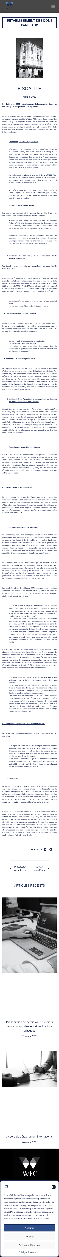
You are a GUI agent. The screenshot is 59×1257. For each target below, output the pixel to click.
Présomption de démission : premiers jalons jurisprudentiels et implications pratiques (29, 1026)
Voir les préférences (29, 1245)
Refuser (29, 1236)
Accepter (29, 1228)
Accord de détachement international (29, 1136)
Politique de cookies (28, 1252)
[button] (53, 1187)
